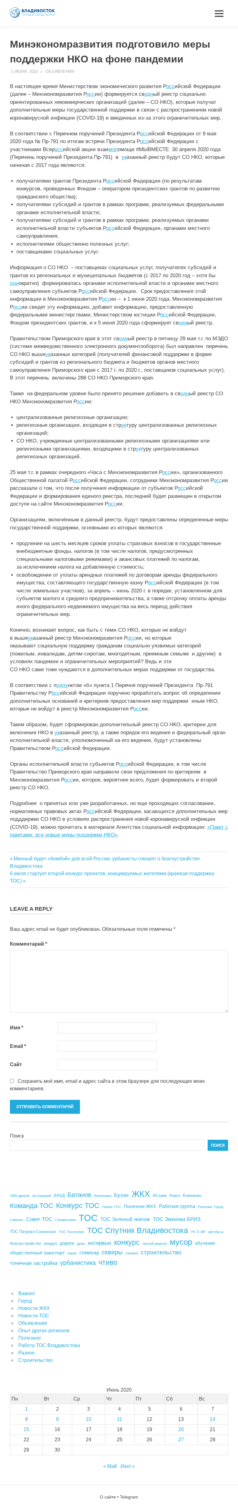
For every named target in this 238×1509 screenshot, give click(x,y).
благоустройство (25, 1243)
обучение (205, 1243)
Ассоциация (41, 1195)
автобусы (215, 1232)
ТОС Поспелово (71, 1232)
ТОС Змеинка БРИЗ (177, 1219)
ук (123, 157)
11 (119, 1419)
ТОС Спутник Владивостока (137, 1230)
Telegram (129, 1496)
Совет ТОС (39, 1219)
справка (131, 1253)
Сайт (16, 1064)
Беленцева (102, 1195)
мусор (181, 1242)
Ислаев (160, 1195)
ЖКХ (141, 1194)
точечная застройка (33, 1263)
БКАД (59, 1195)
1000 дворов (19, 1195)
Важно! (26, 1293)
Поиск (17, 1135)
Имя (16, 1027)
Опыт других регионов (44, 1330)
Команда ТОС (31, 1206)
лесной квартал (155, 1243)
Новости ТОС (33, 1315)
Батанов (79, 1194)
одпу (62, 685)
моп (113, 149)
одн (148, 94)
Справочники (65, 1220)
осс (170, 86)
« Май (110, 1466)
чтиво (108, 1262)
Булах (121, 1195)
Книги (175, 1195)
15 (26, 1429)
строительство (161, 1252)
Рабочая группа (177, 1206)
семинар (89, 1252)
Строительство (35, 1360)
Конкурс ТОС (77, 1206)
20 (181, 1429)
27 (181, 1439)
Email (18, 1046)
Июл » (128, 1466)
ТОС (88, 1218)
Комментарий (28, 944)
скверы (112, 1252)
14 (212, 1419)
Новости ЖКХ (34, 1308)
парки (72, 1253)
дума (81, 1243)
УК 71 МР (198, 1232)
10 (88, 1419)
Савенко (16, 1220)
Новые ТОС (111, 1207)
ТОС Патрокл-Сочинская (33, 1231)
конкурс (127, 1242)
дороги (67, 1243)
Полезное (29, 1338)
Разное (26, 1352)
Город (25, 1300)
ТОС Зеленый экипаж (125, 1219)
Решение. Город (210, 1207)
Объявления (60, 71)
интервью (99, 1243)
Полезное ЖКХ (140, 1206)
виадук (50, 1243)
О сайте (108, 1496)
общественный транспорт (37, 1252)
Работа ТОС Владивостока (49, 1345)
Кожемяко (192, 1195)
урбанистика (78, 1262)
